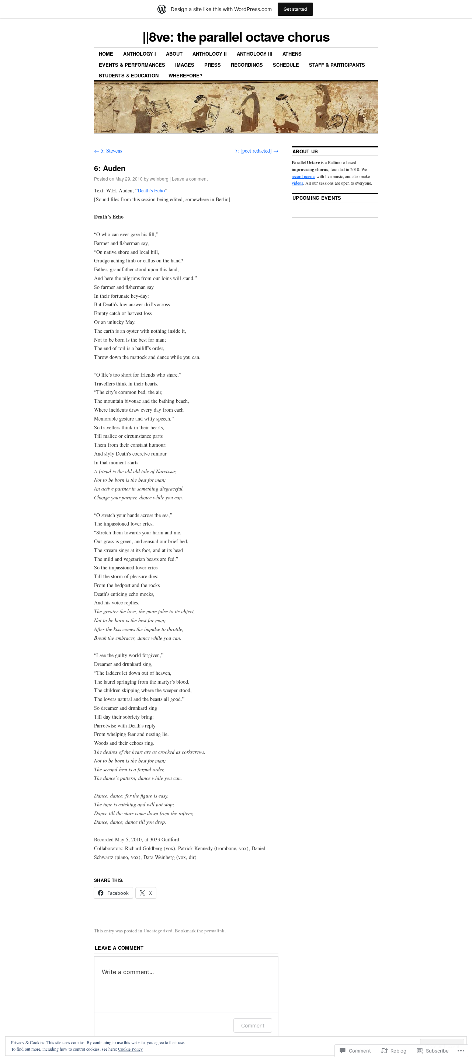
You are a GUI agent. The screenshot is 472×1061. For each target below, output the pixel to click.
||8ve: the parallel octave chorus (235, 36)
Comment (252, 1025)
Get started (295, 9)
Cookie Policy (130, 1049)
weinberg (159, 178)
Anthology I (139, 53)
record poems (303, 176)
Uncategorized (158, 930)
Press (212, 64)
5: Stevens (108, 150)
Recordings (247, 64)
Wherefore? (185, 75)
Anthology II (209, 53)
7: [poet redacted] (256, 150)
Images (184, 64)
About (174, 53)
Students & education (129, 75)
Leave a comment (190, 178)
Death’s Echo (151, 190)
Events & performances (132, 64)
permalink (214, 930)
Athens (292, 53)
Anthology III (255, 53)
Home (106, 53)
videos (297, 183)
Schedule (286, 64)
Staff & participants (337, 64)
